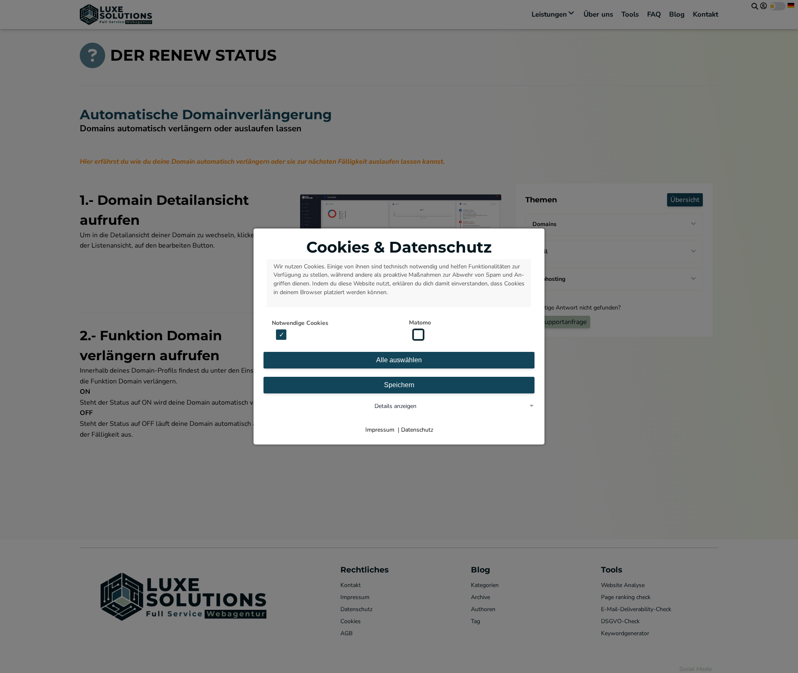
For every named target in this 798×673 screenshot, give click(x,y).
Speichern (399, 384)
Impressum (379, 430)
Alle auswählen (399, 360)
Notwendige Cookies (300, 323)
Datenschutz (417, 430)
